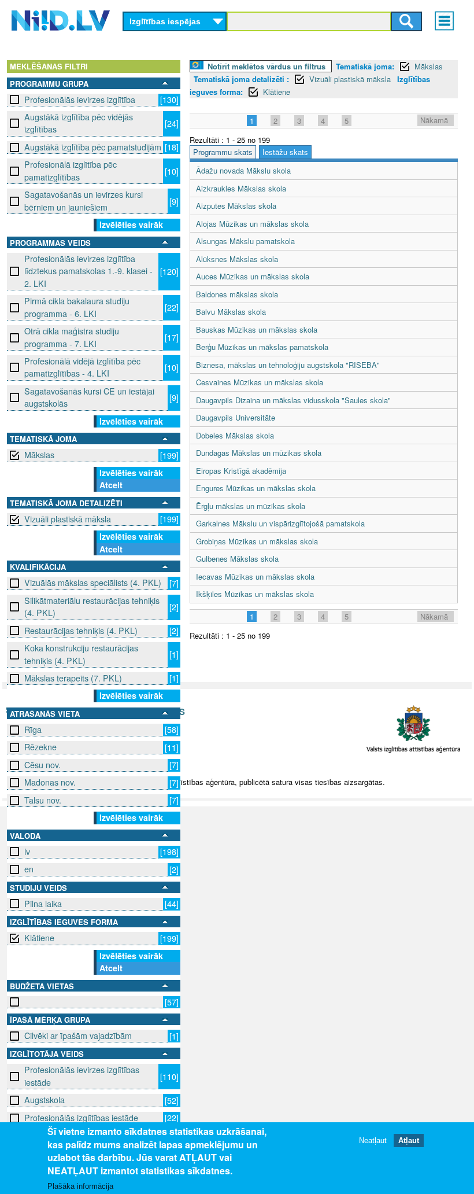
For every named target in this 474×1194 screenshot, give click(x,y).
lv (27, 851)
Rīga (33, 729)
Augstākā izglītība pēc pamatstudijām (92, 147)
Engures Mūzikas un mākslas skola (256, 487)
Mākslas (39, 454)
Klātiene (39, 938)
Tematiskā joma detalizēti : (241, 78)
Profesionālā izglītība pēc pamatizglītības (70, 170)
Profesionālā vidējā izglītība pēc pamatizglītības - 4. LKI (82, 367)
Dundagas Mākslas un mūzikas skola (258, 452)
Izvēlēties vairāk (131, 224)
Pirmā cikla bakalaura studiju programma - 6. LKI (76, 307)
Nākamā (434, 120)
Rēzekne (40, 747)
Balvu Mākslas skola (231, 311)
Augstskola (44, 1099)
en (29, 869)
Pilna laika (43, 903)
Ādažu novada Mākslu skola (243, 170)
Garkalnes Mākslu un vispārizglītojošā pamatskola (280, 523)
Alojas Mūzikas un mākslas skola (252, 223)
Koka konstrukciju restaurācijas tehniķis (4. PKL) (81, 654)
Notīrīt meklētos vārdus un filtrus (266, 66)
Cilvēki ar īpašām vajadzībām (78, 1035)
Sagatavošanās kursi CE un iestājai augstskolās (89, 397)
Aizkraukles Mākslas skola (241, 188)
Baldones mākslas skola (237, 294)
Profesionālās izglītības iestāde (81, 1117)
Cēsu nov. (42, 765)
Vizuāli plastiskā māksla (67, 519)
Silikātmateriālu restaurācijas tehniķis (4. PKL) (92, 606)
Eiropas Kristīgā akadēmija (241, 470)
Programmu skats (223, 151)
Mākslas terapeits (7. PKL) (73, 678)
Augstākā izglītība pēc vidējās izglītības (78, 123)
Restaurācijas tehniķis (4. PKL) (81, 630)
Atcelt (111, 485)
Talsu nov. (42, 800)
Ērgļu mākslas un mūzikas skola (250, 505)
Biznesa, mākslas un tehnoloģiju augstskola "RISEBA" (288, 364)
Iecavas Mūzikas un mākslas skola (255, 576)
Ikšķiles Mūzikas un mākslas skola (255, 593)
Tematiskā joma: (365, 66)
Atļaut (408, 1140)
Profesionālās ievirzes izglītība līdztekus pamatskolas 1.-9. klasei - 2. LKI (88, 271)
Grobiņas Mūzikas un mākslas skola (257, 541)
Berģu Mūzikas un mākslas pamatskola (262, 346)
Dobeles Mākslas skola (235, 435)
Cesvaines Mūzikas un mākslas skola (259, 382)
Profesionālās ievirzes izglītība (79, 99)
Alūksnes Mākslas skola (237, 258)
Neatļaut (373, 1140)
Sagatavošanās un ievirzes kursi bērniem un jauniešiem (83, 200)
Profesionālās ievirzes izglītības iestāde (81, 1076)
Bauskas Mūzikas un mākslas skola (256, 329)
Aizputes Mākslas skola (236, 205)
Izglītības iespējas (165, 21)
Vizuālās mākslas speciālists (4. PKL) (92, 582)
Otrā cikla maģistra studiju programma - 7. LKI (71, 337)
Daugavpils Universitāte (235, 417)
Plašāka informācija (80, 1186)
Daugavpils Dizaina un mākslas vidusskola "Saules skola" (293, 400)
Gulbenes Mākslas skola (237, 558)
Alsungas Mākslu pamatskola (245, 240)
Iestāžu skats (285, 151)
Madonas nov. (50, 782)
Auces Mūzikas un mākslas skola (252, 276)
